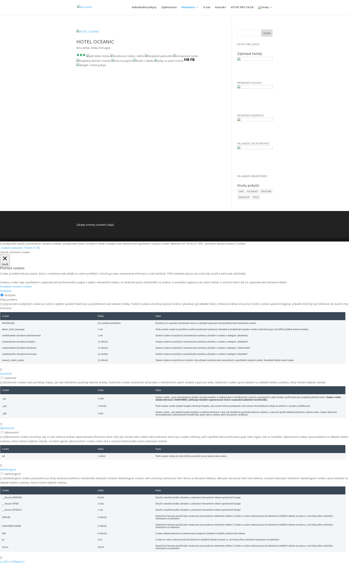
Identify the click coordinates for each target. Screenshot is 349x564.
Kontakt (220, 7)
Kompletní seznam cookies (16, 286)
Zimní (256, 197)
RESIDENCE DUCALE (249, 82)
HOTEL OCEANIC (95, 41)
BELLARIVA (83, 48)
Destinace (188, 7)
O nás (206, 7)
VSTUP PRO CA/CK (242, 7)
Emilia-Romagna (100, 48)
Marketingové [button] (8, 469)
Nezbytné (10, 295)
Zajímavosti (169, 7)
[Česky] (265, 10)
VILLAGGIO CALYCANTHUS (253, 143)
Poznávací (252, 191)
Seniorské (266, 191)
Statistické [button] (6, 373)
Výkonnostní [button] (7, 428)
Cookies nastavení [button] (11, 247)
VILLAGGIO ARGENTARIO (252, 176)
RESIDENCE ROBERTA (250, 115)
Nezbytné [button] (5, 291)
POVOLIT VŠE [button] (32, 247)
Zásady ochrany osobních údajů (95, 224)
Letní (241, 191)
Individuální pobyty (144, 7)
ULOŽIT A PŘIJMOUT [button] (12, 561)
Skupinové (244, 197)
